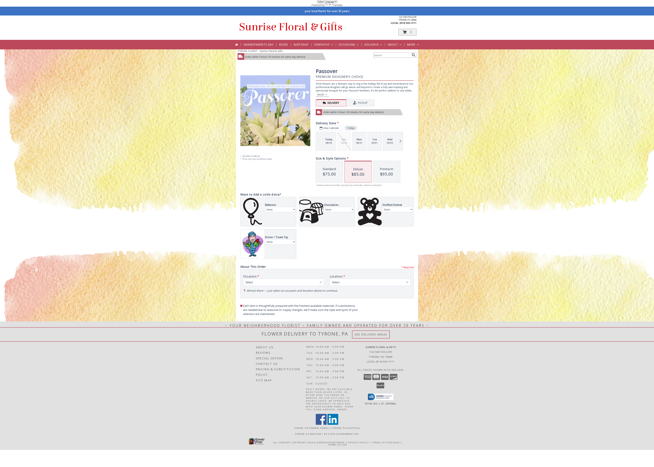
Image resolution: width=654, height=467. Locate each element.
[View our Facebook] (321, 423)
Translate (337, 5)
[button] (407, 32)
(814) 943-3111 (408, 23)
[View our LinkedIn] (332, 423)
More (411, 44)
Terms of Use (337, 444)
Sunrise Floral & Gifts (290, 27)
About (393, 44)
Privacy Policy (358, 442)
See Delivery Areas (371, 334)
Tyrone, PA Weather (308, 434)
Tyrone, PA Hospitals (346, 428)
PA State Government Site (341, 434)
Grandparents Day (259, 44)
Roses (283, 44)
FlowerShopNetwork (329, 442)
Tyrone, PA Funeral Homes (311, 428)
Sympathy (322, 44)
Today (350, 128)
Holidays (371, 44)
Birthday (301, 44)
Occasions (347, 44)
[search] (413, 55)
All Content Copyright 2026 (293, 442)
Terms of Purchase (386, 442)
